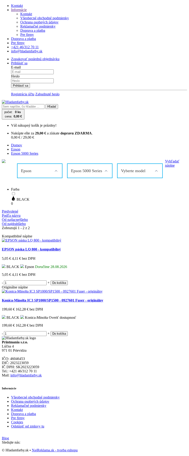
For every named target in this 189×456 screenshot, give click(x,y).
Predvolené (10, 211)
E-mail (16, 67)
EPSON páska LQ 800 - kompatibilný (31, 249)
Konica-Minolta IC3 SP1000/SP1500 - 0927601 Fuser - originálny (52, 300)
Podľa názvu (11, 215)
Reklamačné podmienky (38, 26)
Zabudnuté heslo (47, 94)
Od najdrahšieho (14, 224)
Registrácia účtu (22, 94)
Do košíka (59, 283)
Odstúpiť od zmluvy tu (27, 426)
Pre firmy (27, 35)
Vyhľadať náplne (172, 163)
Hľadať (51, 106)
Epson (15, 149)
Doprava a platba (32, 30)
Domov (16, 145)
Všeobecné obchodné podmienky (44, 18)
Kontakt (17, 6)
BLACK (23, 199)
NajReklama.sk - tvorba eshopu (55, 450)
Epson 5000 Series (24, 153)
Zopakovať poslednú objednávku (35, 59)
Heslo (15, 76)
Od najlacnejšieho (15, 220)
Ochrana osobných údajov (39, 22)
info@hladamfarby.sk (26, 375)
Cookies (17, 422)
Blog (5, 438)
